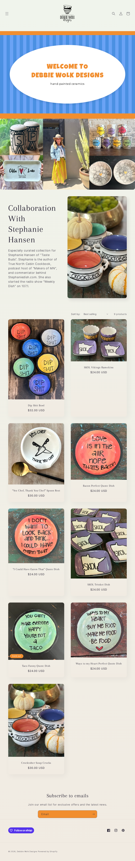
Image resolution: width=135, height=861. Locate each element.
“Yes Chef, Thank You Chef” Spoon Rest (36, 490)
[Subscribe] (93, 814)
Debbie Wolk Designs (27, 851)
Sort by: (75, 314)
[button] (7, 13)
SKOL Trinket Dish (98, 584)
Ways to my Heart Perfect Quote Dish (99, 663)
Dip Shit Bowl (36, 405)
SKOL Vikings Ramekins (99, 367)
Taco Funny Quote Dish (36, 665)
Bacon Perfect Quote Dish (99, 485)
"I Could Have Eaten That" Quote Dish (36, 569)
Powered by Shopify (47, 851)
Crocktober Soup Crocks (36, 762)
